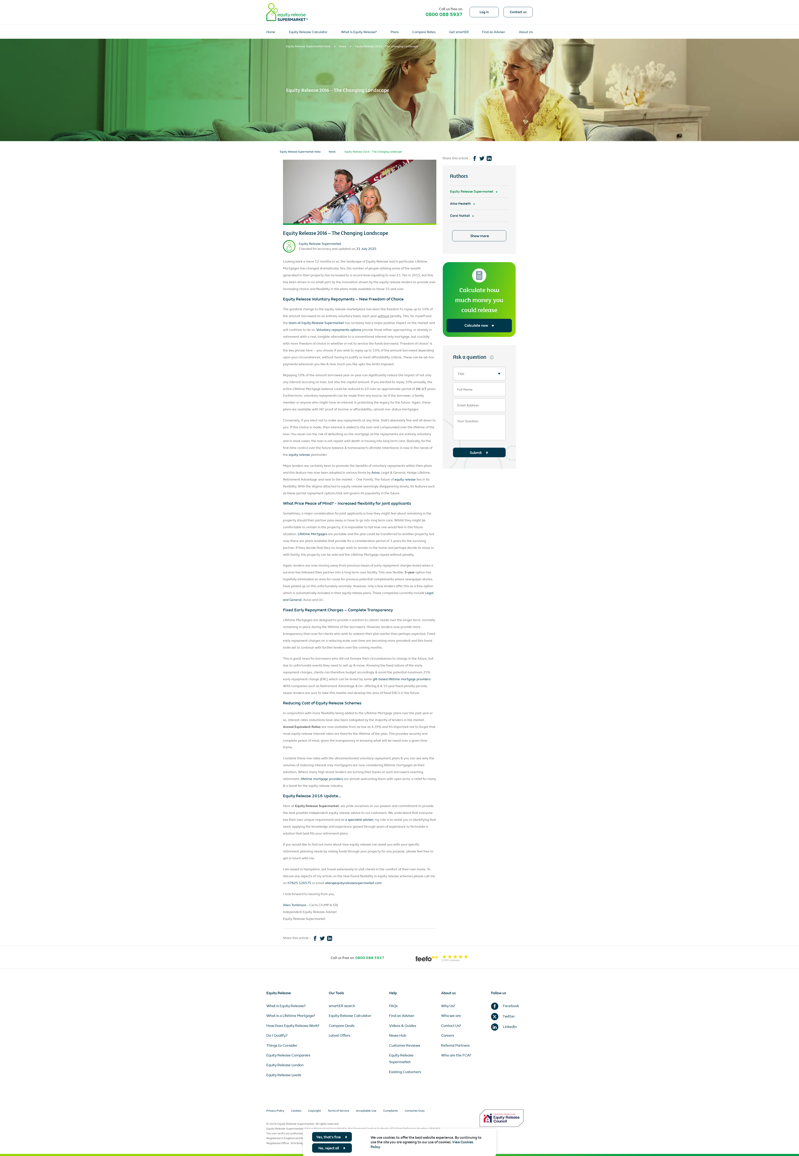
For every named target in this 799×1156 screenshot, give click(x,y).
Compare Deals (341, 1025)
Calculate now (476, 325)
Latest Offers (339, 1035)
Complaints (390, 1110)
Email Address (468, 405)
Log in (484, 12)
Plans (395, 32)
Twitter (508, 1016)
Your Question (467, 421)
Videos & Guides (402, 1025)
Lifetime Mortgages (312, 534)
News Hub (397, 1035)
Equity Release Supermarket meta (308, 46)
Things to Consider (281, 1045)
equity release (299, 455)
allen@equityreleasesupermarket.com (353, 883)
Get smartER (459, 32)
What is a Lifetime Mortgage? (290, 1015)
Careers (447, 1035)
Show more (479, 236)
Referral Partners (455, 1045)
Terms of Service (338, 1110)
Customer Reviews (404, 1045)
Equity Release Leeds (283, 1075)
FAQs (393, 1006)
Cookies (296, 1110)
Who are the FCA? (456, 1055)
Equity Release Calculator (308, 32)
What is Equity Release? (359, 32)
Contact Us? (451, 1025)
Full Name (465, 389)
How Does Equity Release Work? (292, 1025)
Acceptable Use (366, 1110)
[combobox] (479, 373)
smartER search (342, 1006)
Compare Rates (423, 32)
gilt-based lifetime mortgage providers (402, 679)
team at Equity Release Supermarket (316, 323)
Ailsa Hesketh (460, 204)
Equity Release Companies (288, 1055)
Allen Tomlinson (294, 905)
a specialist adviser (359, 820)
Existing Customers (405, 1072)
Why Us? (448, 1006)
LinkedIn (509, 1026)
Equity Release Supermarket (471, 191)
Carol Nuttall (460, 216)
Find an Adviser (493, 32)
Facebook (510, 1006)
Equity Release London (285, 1065)
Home (270, 32)
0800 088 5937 (444, 14)
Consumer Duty (415, 1110)
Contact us (518, 12)
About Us (526, 32)
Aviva (375, 473)
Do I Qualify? (277, 1035)
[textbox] (479, 374)
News (342, 46)
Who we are (451, 1015)
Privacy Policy (275, 1110)
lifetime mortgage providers (322, 779)
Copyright (314, 1110)
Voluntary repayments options (338, 330)
